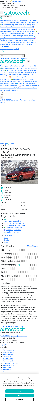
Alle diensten (5, 16)
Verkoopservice (8, 352)
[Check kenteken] (23, 55)
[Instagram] (2, 345)
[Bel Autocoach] (3, 51)
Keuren (6, 242)
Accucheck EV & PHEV (10, 363)
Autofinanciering (8, 354)
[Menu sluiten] (28, 61)
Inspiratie (3, 49)
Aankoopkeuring (8, 361)
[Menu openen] (1, 12)
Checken (7, 240)
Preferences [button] (31, 385)
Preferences (19, 399)
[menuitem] (19, 19)
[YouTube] (6, 345)
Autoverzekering (8, 365)
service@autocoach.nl (19, 336)
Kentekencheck (8, 359)
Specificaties (8, 236)
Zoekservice (7, 357)
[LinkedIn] (4, 345)
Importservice (8, 368)
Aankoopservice (8, 350)
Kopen (6, 238)
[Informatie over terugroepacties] (19, 265)
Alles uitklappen (32, 246)
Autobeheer (7, 370)
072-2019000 (5, 336)
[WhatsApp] (1, 51)
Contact (16, 49)
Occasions (6, 372)
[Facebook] (0, 345)
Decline (19, 395)
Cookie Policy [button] (26, 383)
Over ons (10, 49)
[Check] (1, 97)
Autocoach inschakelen (20, 58)
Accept (19, 391)
